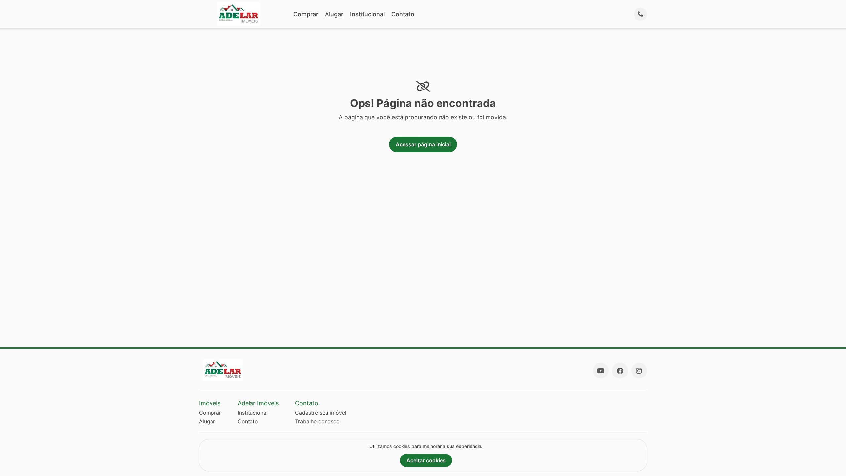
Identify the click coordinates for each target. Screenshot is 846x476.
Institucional (367, 14)
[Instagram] (639, 370)
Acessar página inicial (423, 144)
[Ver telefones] (640, 14)
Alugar (334, 14)
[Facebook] (620, 370)
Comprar (305, 14)
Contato (402, 14)
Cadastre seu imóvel (320, 412)
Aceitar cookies (426, 460)
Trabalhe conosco (317, 421)
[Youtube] (601, 370)
